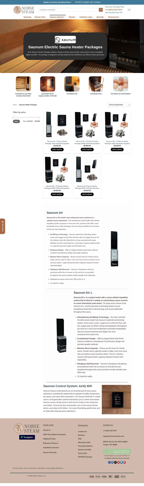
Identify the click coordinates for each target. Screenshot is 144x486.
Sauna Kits (39, 17)
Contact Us (82, 431)
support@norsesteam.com (113, 436)
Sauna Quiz (82, 453)
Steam (72, 17)
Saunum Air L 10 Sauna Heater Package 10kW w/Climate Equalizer (57, 187)
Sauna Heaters (57, 17)
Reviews (81, 435)
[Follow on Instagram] (112, 462)
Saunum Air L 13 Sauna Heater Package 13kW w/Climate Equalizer (117, 142)
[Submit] (101, 10)
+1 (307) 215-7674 (113, 10)
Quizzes (27, 17)
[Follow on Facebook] (109, 462)
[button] (129, 10)
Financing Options (85, 446)
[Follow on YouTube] (124, 462)
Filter (16, 121)
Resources (113, 17)
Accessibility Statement (55, 468)
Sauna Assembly (84, 450)
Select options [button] (57, 149)
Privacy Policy (18, 468)
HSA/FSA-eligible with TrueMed (87, 2)
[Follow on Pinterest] (118, 462)
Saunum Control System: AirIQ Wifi (67, 386)
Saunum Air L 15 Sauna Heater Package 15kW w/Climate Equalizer (87, 142)
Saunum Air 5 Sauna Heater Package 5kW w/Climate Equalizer (87, 187)
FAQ (80, 439)
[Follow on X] (115, 462)
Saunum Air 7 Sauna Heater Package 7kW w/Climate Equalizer (57, 142)
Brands (100, 17)
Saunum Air (55, 212)
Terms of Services (30, 468)
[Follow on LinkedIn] (121, 462)
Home (15, 105)
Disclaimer (42, 468)
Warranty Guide (84, 442)
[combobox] (69, 10)
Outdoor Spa (85, 17)
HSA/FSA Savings (85, 457)
